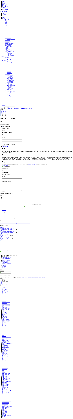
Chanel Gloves (9, 92)
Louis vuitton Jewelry (8, 62)
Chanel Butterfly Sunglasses (5, 235)
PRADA (23, 108)
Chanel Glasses (9, 84)
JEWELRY (4, 5)
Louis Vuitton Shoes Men (7, 390)
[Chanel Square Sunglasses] (36, 237)
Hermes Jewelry (7, 64)
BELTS (6, 67)
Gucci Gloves (9, 93)
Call (4, 144)
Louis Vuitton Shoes (6, 308)
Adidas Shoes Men (5, 341)
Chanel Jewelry (7, 61)
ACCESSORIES (5, 6)
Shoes (3, 339)
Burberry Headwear (10, 81)
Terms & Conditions (6, 260)
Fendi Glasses (9, 89)
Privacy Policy (5, 261)
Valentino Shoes (7, 49)
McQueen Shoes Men (6, 362)
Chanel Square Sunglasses (5, 238)
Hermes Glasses (10, 88)
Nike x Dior (9, 54)
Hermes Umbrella (10, 99)
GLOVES (6, 90)
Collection (4, 327)
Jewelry (3, 314)
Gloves (3, 348)
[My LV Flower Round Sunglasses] (36, 240)
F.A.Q (3, 267)
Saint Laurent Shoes (8, 46)
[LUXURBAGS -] (3, 11)
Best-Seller (4, 322)
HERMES (30, 108)
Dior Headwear (9, 76)
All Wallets (4, 364)
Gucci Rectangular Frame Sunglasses (7, 229)
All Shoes (4, 405)
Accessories (4, 323)
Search (1, 109)
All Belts (3, 357)
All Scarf (4, 361)
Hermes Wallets (5, 387)
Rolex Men (7, 57)
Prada (6, 23)
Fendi (6, 25)
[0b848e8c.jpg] (3, 111)
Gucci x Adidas (5, 377)
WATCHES (4, 4)
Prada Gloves (4, 412)
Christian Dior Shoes (8, 44)
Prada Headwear (5, 391)
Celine (6, 29)
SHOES (3, 3)
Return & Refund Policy (6, 263)
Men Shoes (4, 355)
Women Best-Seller (5, 347)
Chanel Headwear (10, 75)
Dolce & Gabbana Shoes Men (7, 343)
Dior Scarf (9, 104)
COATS (3, 7)
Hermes (6, 22)
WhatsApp (13, 144)
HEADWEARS (7, 74)
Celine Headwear (10, 82)
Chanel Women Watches (9, 59)
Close (1, 279)
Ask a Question (5, 165)
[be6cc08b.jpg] (3, 112)
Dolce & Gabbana (8, 32)
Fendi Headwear (10, 78)
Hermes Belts (9, 73)
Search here (2, 107)
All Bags (3, 326)
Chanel (6, 20)
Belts (3, 370)
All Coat (3, 300)
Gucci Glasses (9, 86)
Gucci (6, 21)
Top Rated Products (5, 402)
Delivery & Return (5, 146)
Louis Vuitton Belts (10, 70)
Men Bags (4, 330)
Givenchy (6, 30)
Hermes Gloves (9, 94)
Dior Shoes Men (7, 41)
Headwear (4, 324)
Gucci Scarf (4, 375)
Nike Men (6, 52)
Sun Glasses (7, 83)
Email (1, 269)
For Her (3, 358)
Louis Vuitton (7, 19)
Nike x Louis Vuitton (10, 55)
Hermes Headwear (10, 79)
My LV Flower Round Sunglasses (6, 241)
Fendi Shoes (7, 47)
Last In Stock (4, 413)
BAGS (3, 2)
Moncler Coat (4, 400)
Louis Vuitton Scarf (5, 374)
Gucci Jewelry (7, 63)
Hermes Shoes (7, 40)
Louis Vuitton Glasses (11, 85)
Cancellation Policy (5, 262)
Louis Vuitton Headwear (6, 337)
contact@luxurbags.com (32, 164)
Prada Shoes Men (5, 356)
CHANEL (20, 108)
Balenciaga (7, 27)
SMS (8, 144)
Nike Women (9, 53)
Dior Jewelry (7, 65)
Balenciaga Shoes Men (11, 39)
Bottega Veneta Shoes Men (9, 51)
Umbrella (6, 97)
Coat (3, 311)
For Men (3, 294)
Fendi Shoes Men (5, 319)
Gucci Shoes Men (5, 288)
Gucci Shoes (7, 37)
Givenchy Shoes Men (8, 50)
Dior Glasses (9, 87)
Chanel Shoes (7, 34)
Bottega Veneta (7, 31)
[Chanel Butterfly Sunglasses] (36, 234)
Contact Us (4, 265)
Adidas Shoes (7, 42)
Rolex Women (7, 58)
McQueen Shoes (8, 45)
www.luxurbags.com (6, 258)
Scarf (5, 100)
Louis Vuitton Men (5, 291)
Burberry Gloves (10, 96)
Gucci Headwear (10, 77)
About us (4, 266)
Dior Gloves (9, 95)
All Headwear (4, 312)
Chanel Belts (9, 68)
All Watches (4, 351)
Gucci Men (4, 318)
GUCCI (8, 108)
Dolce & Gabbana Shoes (9, 43)
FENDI (26, 108)
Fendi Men (4, 414)
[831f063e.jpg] (3, 110)
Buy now (6, 124)
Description (4, 210)
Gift (3, 371)
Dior (5, 24)
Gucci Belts (9, 71)
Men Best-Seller (5, 389)
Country (3, 134)
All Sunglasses (16, 223)
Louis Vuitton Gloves (11, 91)
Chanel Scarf (9, 101)
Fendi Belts (9, 72)
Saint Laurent (7, 26)
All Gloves (4, 336)
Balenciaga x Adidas (6, 296)
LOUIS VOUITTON (14, 108)
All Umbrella (9, 98)
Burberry (6, 28)
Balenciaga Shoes (8, 38)
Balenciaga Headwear (11, 80)
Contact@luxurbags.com (6, 257)
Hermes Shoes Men (5, 331)
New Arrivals (4, 388)
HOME (3, 1)
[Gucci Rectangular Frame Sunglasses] (36, 228)
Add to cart (2, 124)
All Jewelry (4, 416)
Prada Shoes (7, 48)
